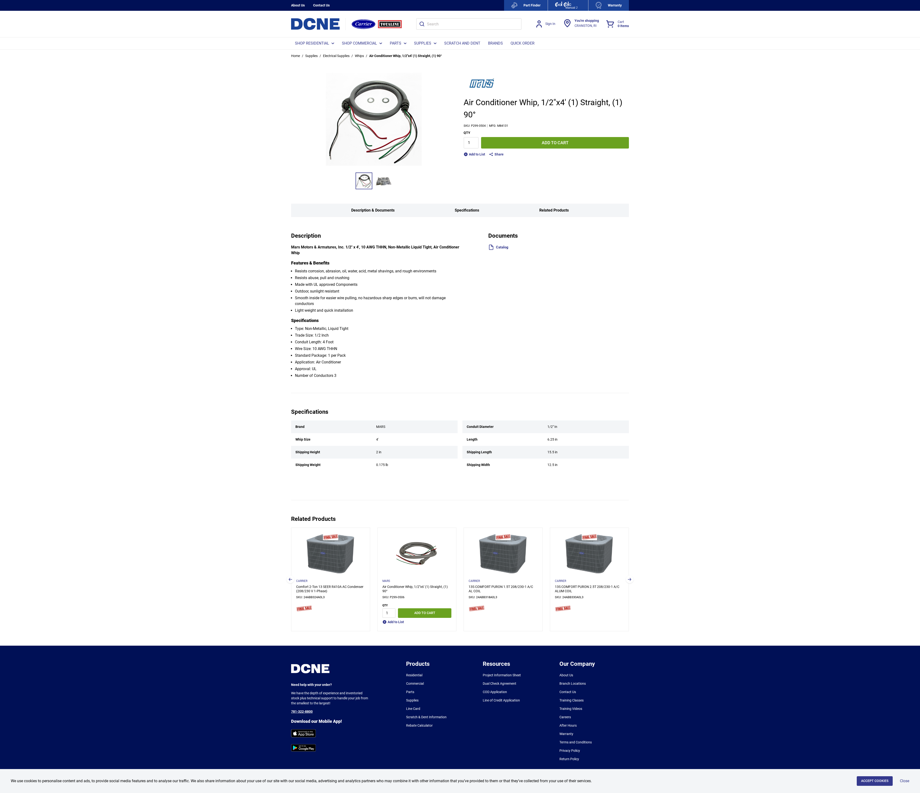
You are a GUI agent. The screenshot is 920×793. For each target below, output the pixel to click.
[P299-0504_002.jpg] (383, 180)
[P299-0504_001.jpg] (364, 180)
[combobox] (469, 24)
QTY (467, 133)
